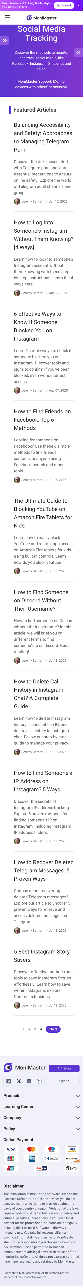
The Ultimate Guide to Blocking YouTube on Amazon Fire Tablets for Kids (43, 513)
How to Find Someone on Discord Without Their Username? (41, 600)
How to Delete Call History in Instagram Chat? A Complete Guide (38, 694)
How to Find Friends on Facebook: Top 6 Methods (42, 420)
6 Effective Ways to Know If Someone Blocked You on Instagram (37, 326)
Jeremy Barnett (32, 201)
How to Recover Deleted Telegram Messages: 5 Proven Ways (44, 870)
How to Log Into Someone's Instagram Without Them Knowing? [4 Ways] (43, 235)
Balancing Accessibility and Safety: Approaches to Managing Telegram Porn (43, 137)
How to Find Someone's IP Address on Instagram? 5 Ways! (43, 781)
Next (53, 1029)
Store (67, 1068)
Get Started (64, 5)
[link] (41, 165)
